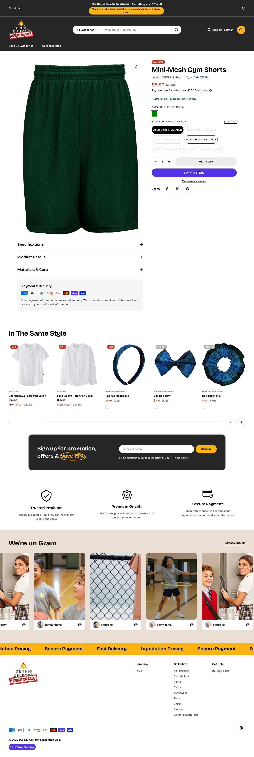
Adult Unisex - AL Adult (167, 141)
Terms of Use (162, 457)
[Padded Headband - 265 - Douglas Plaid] (107, 407)
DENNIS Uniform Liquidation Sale (39, 739)
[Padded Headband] (127, 364)
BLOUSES (13, 391)
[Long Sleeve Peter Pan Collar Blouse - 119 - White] (59, 411)
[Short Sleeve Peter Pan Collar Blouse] (30, 364)
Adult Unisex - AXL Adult (201, 139)
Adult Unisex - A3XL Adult (205, 150)
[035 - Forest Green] (154, 114)
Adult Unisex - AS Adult (167, 129)
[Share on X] (177, 189)
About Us (14, 8)
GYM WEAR (201, 77)
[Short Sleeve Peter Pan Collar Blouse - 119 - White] (10, 411)
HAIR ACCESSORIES (115, 391)
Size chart (230, 121)
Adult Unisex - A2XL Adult (169, 150)
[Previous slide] (231, 422)
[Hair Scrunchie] (223, 364)
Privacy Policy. (180, 457)
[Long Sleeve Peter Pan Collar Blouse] (78, 364)
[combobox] (127, 30)
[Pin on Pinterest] (188, 189)
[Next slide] (241, 422)
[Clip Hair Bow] (175, 364)
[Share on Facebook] (167, 189)
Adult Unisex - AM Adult (201, 131)
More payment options (194, 181)
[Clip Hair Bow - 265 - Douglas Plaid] (156, 407)
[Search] (177, 30)
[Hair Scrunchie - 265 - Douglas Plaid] (204, 407)
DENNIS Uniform (172, 77)
